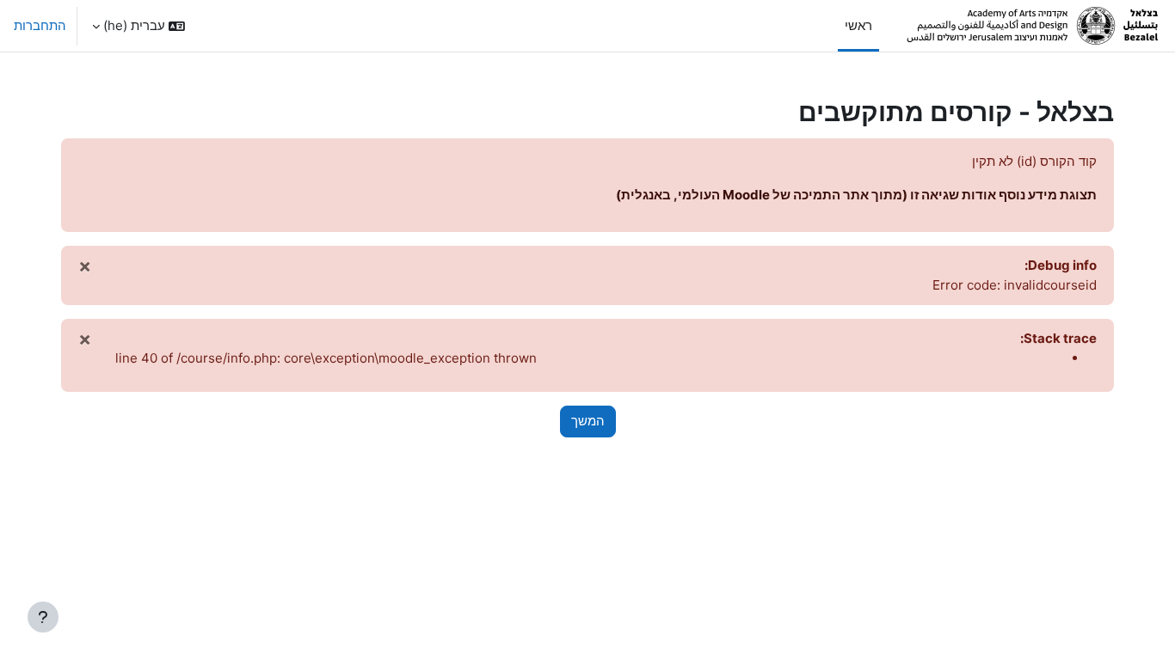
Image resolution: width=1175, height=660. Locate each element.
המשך (588, 420)
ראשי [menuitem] (858, 25)
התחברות (40, 25)
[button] (138, 26)
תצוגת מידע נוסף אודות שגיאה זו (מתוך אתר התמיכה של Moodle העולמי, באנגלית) (856, 194)
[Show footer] (43, 617)
